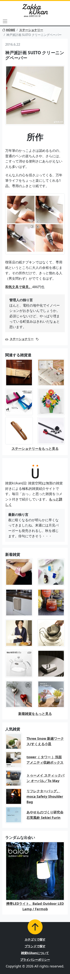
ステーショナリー (31, 30)
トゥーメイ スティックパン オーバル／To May (45, 778)
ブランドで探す (35, 946)
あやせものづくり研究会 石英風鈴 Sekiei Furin (45, 815)
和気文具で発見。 (18, 287)
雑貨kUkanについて (35, 953)
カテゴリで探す (35, 939)
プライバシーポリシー (35, 960)
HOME (10, 30)
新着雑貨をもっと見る (35, 713)
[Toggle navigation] (5, 21)
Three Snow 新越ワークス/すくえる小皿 (45, 741)
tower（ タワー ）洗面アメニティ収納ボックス (45, 760)
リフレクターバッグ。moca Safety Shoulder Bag (45, 796)
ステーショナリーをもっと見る (35, 448)
